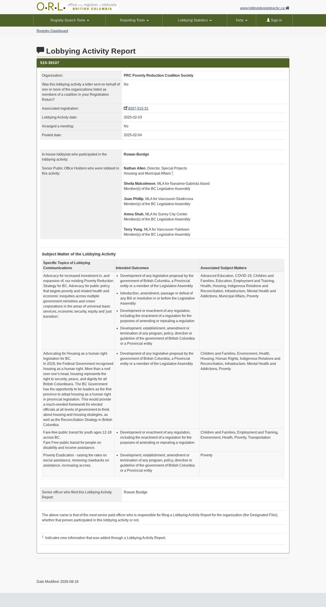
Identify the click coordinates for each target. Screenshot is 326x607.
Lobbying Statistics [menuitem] (193, 20)
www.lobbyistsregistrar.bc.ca (262, 8)
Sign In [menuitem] (276, 20)
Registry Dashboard (52, 31)
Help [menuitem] (240, 20)
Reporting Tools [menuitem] (132, 20)
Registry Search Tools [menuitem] (68, 20)
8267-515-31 (137, 108)
